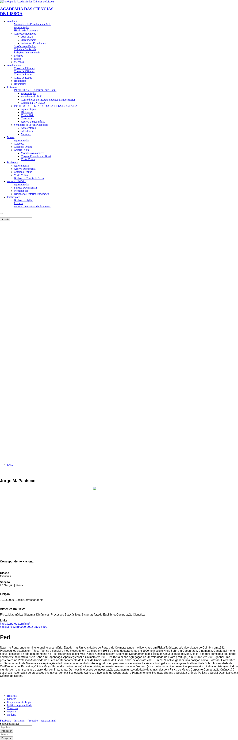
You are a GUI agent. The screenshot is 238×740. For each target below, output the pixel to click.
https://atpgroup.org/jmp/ (15, 623)
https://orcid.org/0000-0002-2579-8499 (23, 626)
